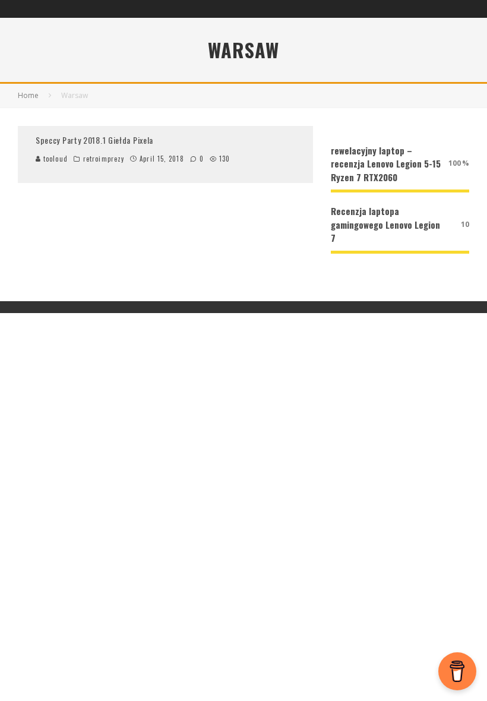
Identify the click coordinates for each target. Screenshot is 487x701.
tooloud (54, 158)
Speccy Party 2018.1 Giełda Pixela (94, 140)
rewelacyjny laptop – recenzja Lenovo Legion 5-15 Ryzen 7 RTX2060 (386, 164)
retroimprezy (103, 158)
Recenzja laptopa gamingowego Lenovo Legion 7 (385, 224)
